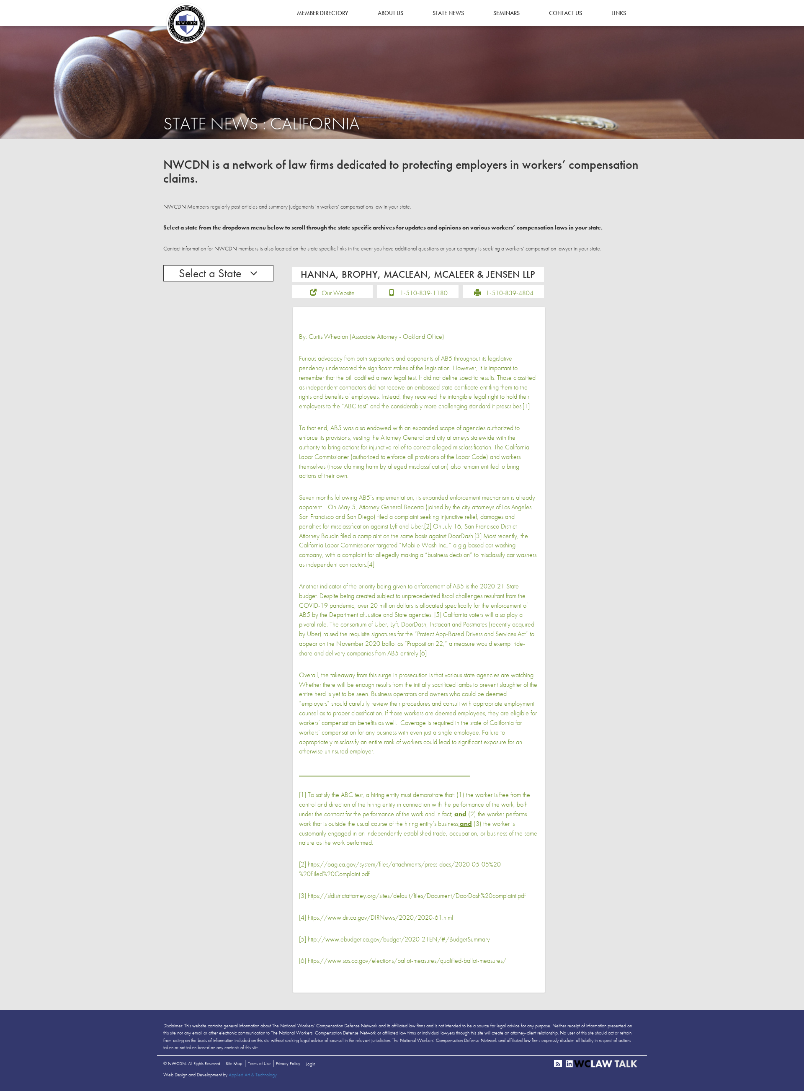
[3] (478, 535)
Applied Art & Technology (253, 1074)
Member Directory (322, 13)
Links (618, 13)
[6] (423, 653)
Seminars (506, 13)
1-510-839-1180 (424, 293)
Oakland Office (422, 336)
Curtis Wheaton (328, 336)
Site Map (234, 1063)
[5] (437, 614)
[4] (370, 564)
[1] (526, 406)
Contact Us (565, 13)
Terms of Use (259, 1063)
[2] (427, 526)
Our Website (338, 293)
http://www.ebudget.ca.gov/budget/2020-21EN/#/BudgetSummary (399, 939)
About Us (390, 13)
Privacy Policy (288, 1063)
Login (310, 1064)
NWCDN (186, 23)
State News (448, 13)
